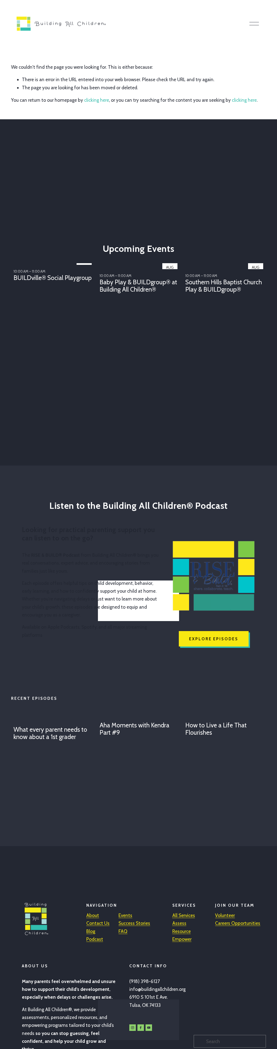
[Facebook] (140, 1027)
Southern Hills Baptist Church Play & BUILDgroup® (223, 285)
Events (125, 915)
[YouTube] (149, 1027)
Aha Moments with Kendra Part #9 (134, 729)
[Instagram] (132, 1027)
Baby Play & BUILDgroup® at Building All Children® (138, 285)
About (92, 915)
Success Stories (134, 923)
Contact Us (98, 923)
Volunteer (225, 915)
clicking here (96, 100)
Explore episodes (213, 638)
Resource (181, 931)
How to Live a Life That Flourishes (216, 729)
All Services (183, 915)
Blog (90, 931)
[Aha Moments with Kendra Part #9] (140, 715)
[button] (257, 254)
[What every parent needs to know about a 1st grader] (54, 717)
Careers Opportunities (237, 923)
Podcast (94, 939)
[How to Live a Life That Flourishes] (225, 715)
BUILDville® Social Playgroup (53, 278)
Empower (182, 939)
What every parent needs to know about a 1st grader (50, 733)
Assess (179, 923)
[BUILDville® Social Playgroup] (54, 262)
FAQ (122, 931)
